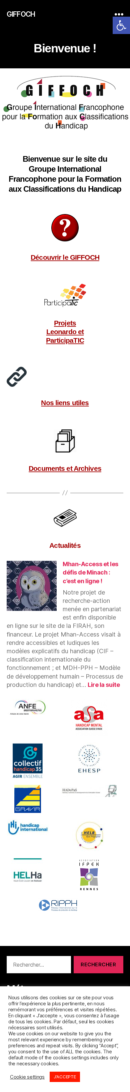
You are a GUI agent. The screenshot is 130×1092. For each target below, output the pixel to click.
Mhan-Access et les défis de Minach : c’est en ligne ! (90, 572)
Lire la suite (104, 684)
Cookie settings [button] (27, 1077)
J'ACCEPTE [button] (65, 1076)
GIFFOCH (21, 14)
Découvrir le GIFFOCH (65, 257)
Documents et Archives (65, 468)
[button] (121, 25)
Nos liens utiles (65, 402)
